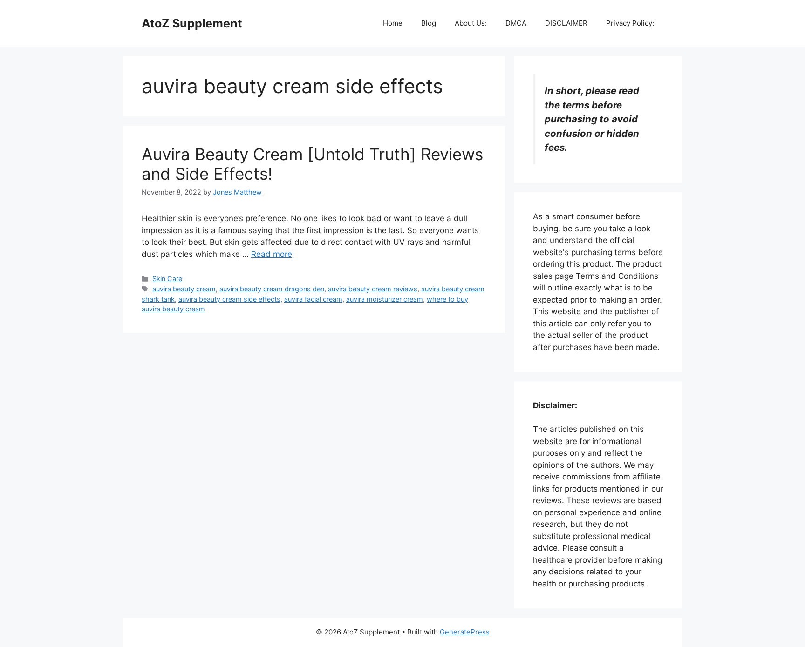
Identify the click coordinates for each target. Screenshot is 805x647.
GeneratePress (465, 631)
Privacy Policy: (630, 23)
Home (392, 23)
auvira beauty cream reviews (372, 289)
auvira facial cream (313, 299)
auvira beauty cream (184, 289)
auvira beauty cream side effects (229, 299)
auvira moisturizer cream (384, 299)
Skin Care (167, 279)
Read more (271, 254)
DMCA (515, 23)
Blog (428, 23)
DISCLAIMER (566, 23)
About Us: (471, 23)
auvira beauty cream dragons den (271, 289)
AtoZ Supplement (192, 23)
